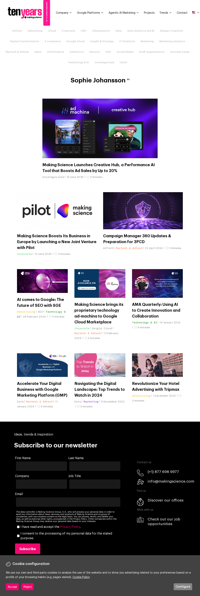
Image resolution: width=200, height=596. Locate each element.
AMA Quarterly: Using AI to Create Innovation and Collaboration (156, 310)
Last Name (76, 458)
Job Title (74, 476)
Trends (163, 13)
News (38, 52)
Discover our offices (165, 500)
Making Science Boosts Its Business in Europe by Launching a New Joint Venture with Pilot (56, 242)
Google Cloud (75, 41)
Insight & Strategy (102, 41)
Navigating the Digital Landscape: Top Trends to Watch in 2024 (99, 389)
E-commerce (53, 41)
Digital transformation (24, 41)
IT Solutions (127, 41)
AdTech (17, 30)
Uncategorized (104, 62)
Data (119, 30)
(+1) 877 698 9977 (163, 472)
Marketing (147, 41)
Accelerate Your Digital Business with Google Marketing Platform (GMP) (42, 389)
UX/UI (123, 62)
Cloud (52, 30)
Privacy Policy (70, 526)
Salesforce (77, 52)
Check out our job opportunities (164, 521)
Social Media (125, 52)
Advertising (35, 30)
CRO (83, 30)
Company (62, 13)
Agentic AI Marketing (122, 13)
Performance (55, 52)
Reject (27, 586)
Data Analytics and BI (140, 30)
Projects (149, 13)
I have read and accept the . (51, 526)
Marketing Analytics (172, 41)
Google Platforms (88, 13)
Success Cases (179, 52)
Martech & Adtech (17, 52)
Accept (12, 586)
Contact (182, 13)
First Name (23, 458)
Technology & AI (78, 62)
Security (94, 52)
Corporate (68, 30)
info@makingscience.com (171, 481)
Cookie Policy (80, 577)
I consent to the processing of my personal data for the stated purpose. (66, 536)
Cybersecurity (101, 30)
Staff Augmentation (152, 52)
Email (19, 494)
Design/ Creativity (171, 30)
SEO (108, 52)
